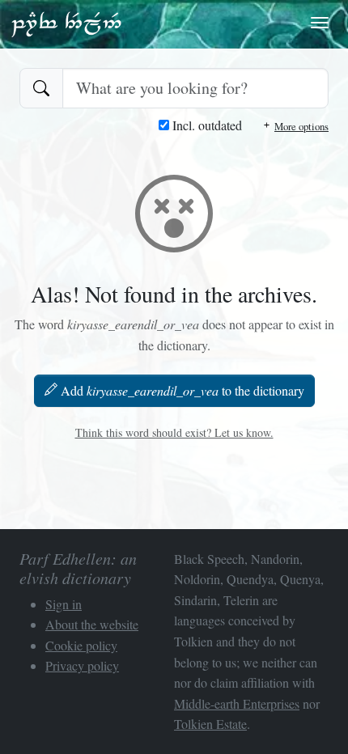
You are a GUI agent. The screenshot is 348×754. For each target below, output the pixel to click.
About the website (91, 624)
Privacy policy (82, 665)
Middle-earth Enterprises (236, 703)
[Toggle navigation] (319, 23)
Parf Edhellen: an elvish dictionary (66, 23)
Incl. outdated (205, 124)
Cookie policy (81, 645)
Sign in (63, 603)
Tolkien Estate (210, 723)
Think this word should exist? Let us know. (174, 432)
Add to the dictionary (182, 390)
